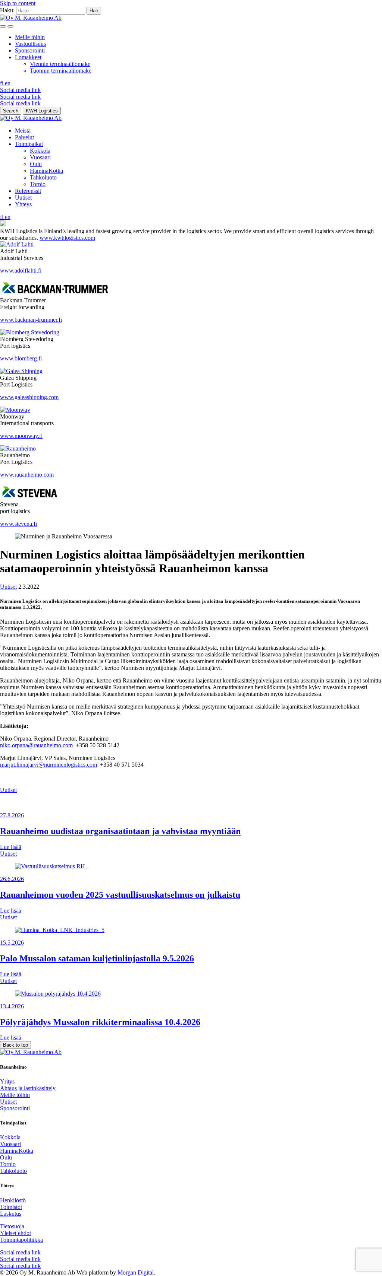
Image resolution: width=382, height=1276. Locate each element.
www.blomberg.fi (21, 358)
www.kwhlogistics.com (67, 238)
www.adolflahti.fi (20, 270)
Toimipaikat (29, 144)
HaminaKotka (46, 171)
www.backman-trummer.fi (31, 319)
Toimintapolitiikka (21, 1240)
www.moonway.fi (21, 436)
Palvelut (24, 137)
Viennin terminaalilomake (60, 64)
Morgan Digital (136, 1272)
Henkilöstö (13, 1200)
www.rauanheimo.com (27, 474)
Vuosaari (40, 157)
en (7, 83)
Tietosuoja (12, 1226)
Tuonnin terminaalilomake (60, 70)
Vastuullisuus (30, 44)
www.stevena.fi (18, 524)
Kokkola (40, 150)
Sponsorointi (30, 50)
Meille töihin (30, 37)
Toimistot (11, 1207)
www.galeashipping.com (29, 397)
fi (2, 83)
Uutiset (23, 197)
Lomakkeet (28, 57)
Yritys (7, 1081)
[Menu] (3, 26)
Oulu (36, 164)
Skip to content (17, 3)
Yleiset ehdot (15, 1233)
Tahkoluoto (43, 177)
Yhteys (23, 204)
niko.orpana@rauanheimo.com (36, 745)
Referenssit (28, 191)
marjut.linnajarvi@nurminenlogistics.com (48, 764)
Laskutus (10, 1213)
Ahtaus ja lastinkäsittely (28, 1088)
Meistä (23, 130)
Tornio (38, 184)
